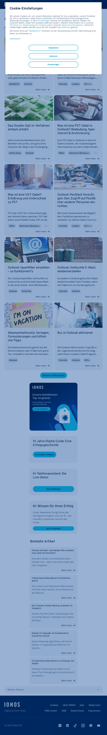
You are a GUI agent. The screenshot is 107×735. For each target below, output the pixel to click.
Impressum (15, 38)
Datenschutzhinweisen (72, 25)
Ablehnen (53, 56)
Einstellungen (43, 20)
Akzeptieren (34, 31)
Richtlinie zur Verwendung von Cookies (28, 25)
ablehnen (65, 27)
